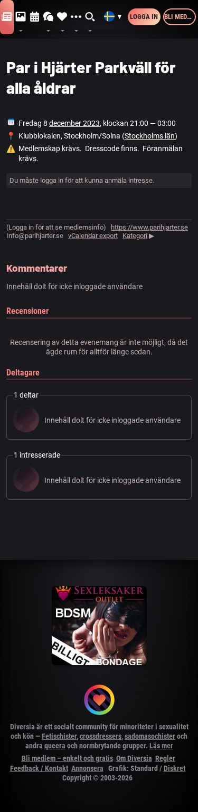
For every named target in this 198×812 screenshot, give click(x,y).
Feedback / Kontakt (39, 768)
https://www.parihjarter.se (149, 227)
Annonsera (87, 768)
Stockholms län (150, 136)
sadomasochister (150, 736)
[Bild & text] (20, 17)
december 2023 (74, 123)
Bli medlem (180, 17)
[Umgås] (48, 17)
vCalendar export (93, 236)
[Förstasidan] (7, 17)
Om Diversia (134, 758)
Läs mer (161, 745)
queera (54, 745)
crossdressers (100, 736)
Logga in (144, 17)
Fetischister (59, 736)
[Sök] (90, 17)
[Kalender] (35, 17)
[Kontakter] (62, 17)
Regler (165, 758)
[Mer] (76, 17)
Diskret (174, 768)
